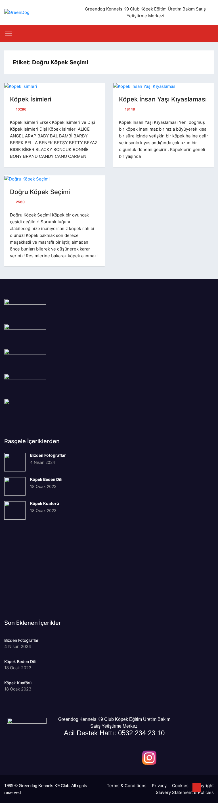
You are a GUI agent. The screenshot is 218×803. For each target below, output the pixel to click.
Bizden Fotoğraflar (48, 455)
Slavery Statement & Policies (185, 792)
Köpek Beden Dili (46, 479)
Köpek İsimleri (30, 99)
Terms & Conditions (126, 785)
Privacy (159, 785)
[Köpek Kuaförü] (15, 510)
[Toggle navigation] (8, 33)
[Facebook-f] (131, 758)
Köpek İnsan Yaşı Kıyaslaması (163, 99)
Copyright (204, 785)
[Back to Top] (196, 787)
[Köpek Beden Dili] (15, 486)
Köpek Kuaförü (44, 503)
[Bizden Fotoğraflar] (15, 462)
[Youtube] (167, 758)
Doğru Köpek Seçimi (40, 192)
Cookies (180, 785)
